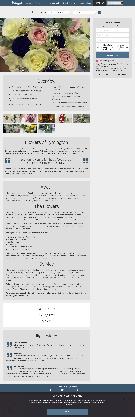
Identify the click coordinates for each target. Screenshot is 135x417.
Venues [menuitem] (29, 3)
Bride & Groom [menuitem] (69, 3)
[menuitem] (18, 2)
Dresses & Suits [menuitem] (84, 3)
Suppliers (117, 8)
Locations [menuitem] (99, 3)
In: (71, 12)
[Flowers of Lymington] (11, 118)
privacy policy (116, 70)
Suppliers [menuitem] (40, 3)
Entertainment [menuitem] (53, 3)
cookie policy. (68, 405)
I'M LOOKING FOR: (40, 12)
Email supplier (68, 390)
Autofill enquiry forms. (106, 61)
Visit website (103, 74)
